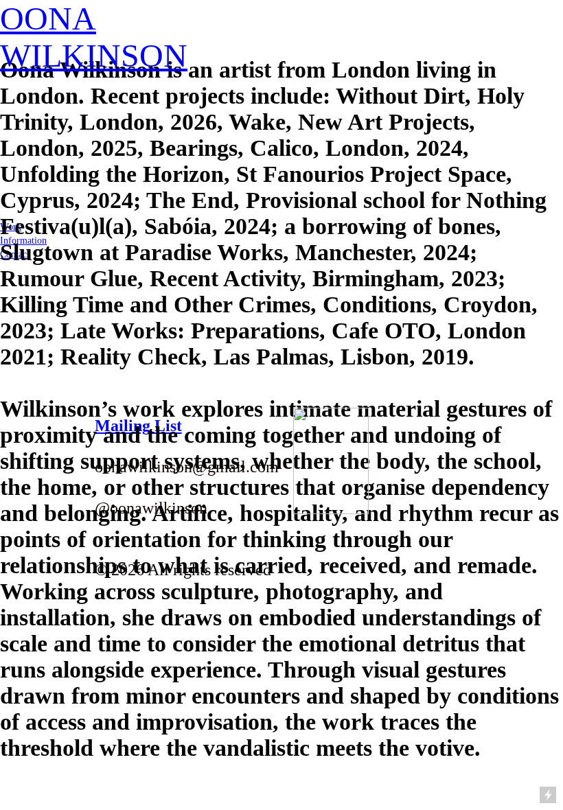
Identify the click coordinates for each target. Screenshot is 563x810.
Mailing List (138, 426)
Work (10, 226)
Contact (15, 253)
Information (23, 240)
